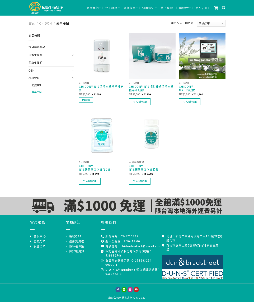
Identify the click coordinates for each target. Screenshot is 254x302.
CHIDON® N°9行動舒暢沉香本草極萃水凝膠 (151, 88)
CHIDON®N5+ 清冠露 (187, 88)
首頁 (32, 23)
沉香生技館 (35, 55)
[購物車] (216, 8)
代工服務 (111, 8)
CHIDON (45, 23)
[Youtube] (136, 289)
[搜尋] (224, 7)
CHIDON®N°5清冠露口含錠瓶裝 (144, 167)
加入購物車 (140, 102)
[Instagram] (130, 289)
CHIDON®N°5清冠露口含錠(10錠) (95, 167)
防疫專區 (36, 85)
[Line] (124, 289)
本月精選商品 (37, 47)
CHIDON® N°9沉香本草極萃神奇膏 (101, 88)
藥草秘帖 (36, 92)
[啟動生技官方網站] (46, 8)
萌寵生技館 (35, 63)
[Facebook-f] (118, 289)
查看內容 (86, 100)
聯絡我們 (185, 8)
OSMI (32, 70)
